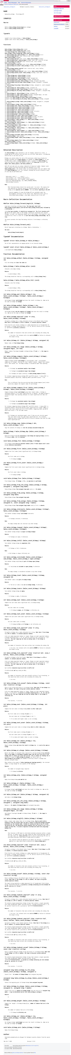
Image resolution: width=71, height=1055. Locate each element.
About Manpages (12, 2)
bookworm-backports (9, 4)
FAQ (19, 2)
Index (5, 2)
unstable (56, 28)
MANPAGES (6, 0)
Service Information (26, 2)
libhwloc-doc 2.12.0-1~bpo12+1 (32, 1045)
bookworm (56, 22)
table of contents (59, 16)
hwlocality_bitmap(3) (9, 6)
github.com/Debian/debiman (17, 1052)
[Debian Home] (2, 3)
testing (55, 26)
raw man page (57, 12)
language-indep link (59, 8)
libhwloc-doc (16, 4)
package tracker (58, 10)
